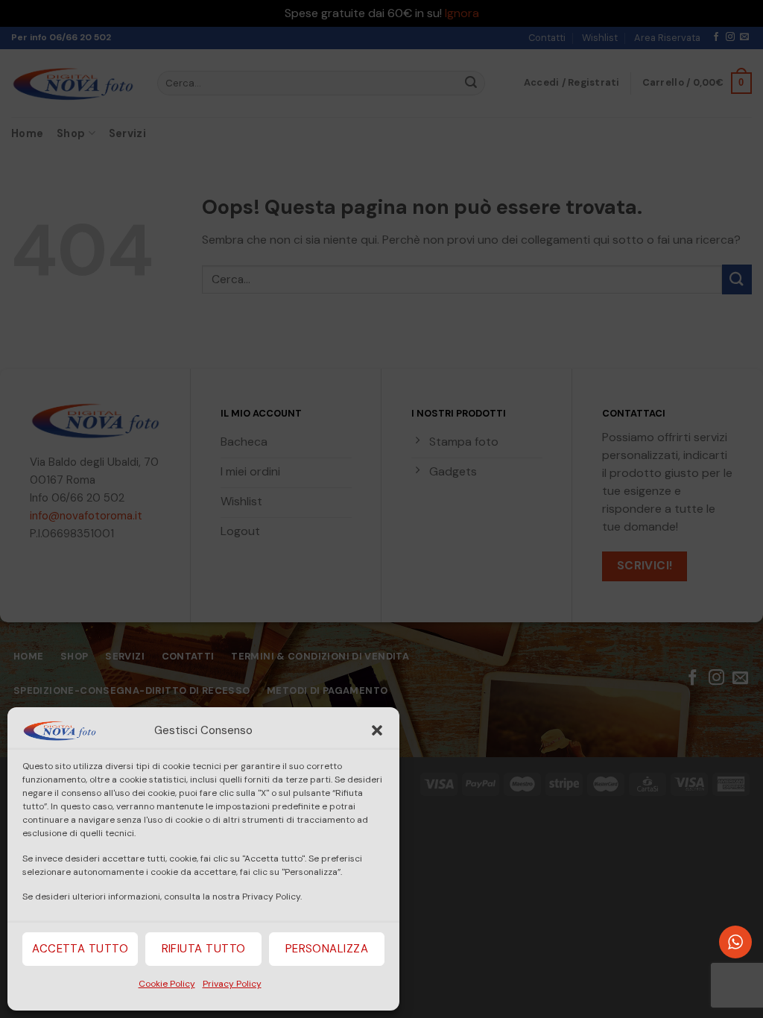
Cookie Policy (167, 984)
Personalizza (326, 948)
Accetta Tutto (80, 948)
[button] (377, 730)
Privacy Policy (232, 984)
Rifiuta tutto (204, 948)
